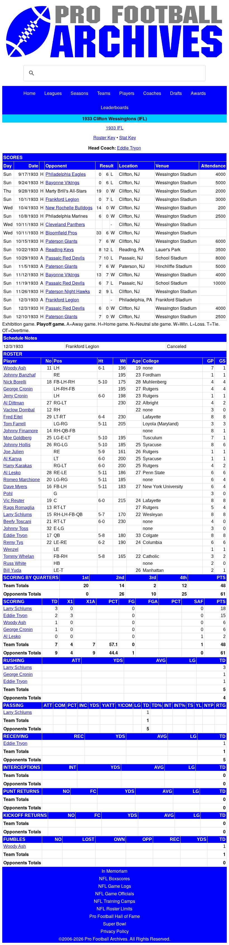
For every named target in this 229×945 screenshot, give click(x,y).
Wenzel (10, 549)
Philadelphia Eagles (66, 174)
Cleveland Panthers (65, 224)
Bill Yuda (12, 570)
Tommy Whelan (18, 556)
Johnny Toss (15, 528)
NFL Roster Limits (114, 908)
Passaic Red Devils (65, 258)
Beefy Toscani (17, 521)
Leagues (53, 93)
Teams (103, 93)
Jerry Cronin (15, 396)
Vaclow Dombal (19, 409)
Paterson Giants (61, 241)
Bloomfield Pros (61, 232)
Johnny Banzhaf (19, 375)
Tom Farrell (14, 423)
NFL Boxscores (114, 878)
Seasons (79, 93)
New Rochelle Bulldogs (69, 207)
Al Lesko (12, 472)
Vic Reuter (13, 500)
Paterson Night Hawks (68, 291)
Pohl (8, 493)
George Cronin (18, 389)
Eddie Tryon (129, 148)
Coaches (152, 93)
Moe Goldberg (17, 437)
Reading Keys (60, 249)
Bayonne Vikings (62, 182)
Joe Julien (13, 451)
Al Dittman (13, 402)
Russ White (14, 563)
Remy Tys (13, 542)
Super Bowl (114, 923)
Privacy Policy (115, 931)
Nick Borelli (14, 382)
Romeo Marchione (21, 479)
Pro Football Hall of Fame (114, 916)
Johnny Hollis (16, 444)
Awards (198, 93)
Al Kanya (12, 458)
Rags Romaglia (18, 507)
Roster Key (104, 137)
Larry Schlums (17, 514)
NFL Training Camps (114, 901)
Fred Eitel (13, 416)
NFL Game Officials (114, 893)
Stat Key (127, 137)
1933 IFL (114, 127)
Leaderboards (114, 107)
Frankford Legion (62, 199)
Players (126, 93)
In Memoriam (114, 871)
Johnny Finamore (20, 430)
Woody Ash (14, 368)
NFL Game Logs (114, 886)
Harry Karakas (17, 465)
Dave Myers (15, 486)
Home (29, 93)
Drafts (176, 93)
